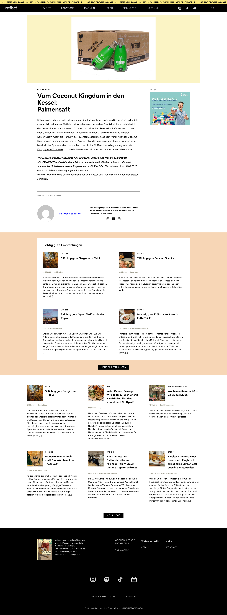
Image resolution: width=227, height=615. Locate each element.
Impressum (131, 596)
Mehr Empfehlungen (113, 367)
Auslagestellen (150, 541)
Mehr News (113, 515)
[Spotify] (106, 579)
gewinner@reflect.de (98, 162)
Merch (109, 8)
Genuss (40, 89)
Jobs (169, 541)
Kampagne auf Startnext (50, 149)
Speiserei (56, 145)
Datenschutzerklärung (103, 596)
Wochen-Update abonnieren (125, 542)
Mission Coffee (94, 145)
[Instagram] (179, 8)
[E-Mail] (119, 218)
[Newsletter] (194, 8)
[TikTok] (187, 8)
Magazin (89, 8)
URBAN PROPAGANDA (133, 608)
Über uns (153, 8)
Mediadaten (130, 8)
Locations (67, 8)
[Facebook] (113, 218)
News (47, 89)
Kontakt (171, 547)
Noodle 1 (72, 145)
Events (47, 8)
